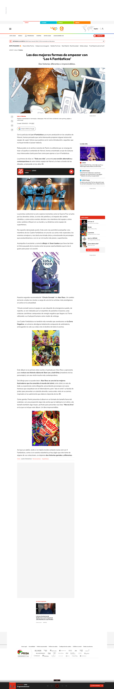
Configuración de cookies (65, 646)
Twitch (63, 628)
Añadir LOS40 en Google (27, 129)
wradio (54, 653)
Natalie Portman (55, 46)
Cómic (18, 459)
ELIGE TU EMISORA (96, 685)
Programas (30, 35)
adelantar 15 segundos (62, 686)
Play (57, 685)
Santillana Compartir (62, 651)
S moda (67, 655)
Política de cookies (53, 646)
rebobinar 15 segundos (52, 686)
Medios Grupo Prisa (23, 656)
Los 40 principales (46, 651)
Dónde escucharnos (88, 646)
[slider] (57, 682)
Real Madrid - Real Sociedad (70, 46)
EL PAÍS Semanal (73, 653)
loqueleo (75, 655)
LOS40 (26, 22)
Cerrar (103, 41)
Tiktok (50, 628)
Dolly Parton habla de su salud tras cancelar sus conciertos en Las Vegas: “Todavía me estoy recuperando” (91, 174)
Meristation (83, 655)
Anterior (48, 686)
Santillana (54, 651)
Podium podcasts (53, 655)
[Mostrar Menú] (11, 28)
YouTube (53, 628)
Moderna (45, 655)
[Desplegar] (57, 680)
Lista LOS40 (12, 35)
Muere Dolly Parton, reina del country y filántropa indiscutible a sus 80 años (91, 165)
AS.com (75, 651)
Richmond (37, 655)
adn (80, 651)
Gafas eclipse (84, 46)
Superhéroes (45, 459)
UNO (49, 653)
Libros (16, 50)
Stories (67, 628)
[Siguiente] (104, 46)
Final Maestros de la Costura (97, 46)
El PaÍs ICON (60, 655)
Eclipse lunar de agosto (42, 46)
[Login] (102, 28)
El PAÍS (38, 651)
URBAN (77, 22)
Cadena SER (69, 651)
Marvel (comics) (37, 459)
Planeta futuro (79, 653)
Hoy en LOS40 (47, 35)
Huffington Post (40, 653)
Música (20, 35)
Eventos (39, 35)
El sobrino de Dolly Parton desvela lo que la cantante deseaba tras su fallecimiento (92, 182)
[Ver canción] (84, 222)
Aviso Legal (24, 646)
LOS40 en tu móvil (77, 646)
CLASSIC (44, 22)
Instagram (47, 628)
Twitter (12, 121)
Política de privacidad (42, 646)
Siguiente (66, 686)
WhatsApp (12, 125)
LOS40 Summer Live (58, 35)
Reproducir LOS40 (71, 171)
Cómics (21, 50)
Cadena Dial (67, 653)
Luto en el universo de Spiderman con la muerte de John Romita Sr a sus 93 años (44, 617)
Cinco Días (60, 653)
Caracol (87, 651)
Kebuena (85, 653)
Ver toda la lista (91, 250)
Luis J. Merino (21, 116)
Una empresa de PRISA (23, 652)
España (96, 28)
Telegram (12, 129)
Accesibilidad (32, 646)
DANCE (60, 22)
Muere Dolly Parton (28, 46)
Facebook (12, 116)
